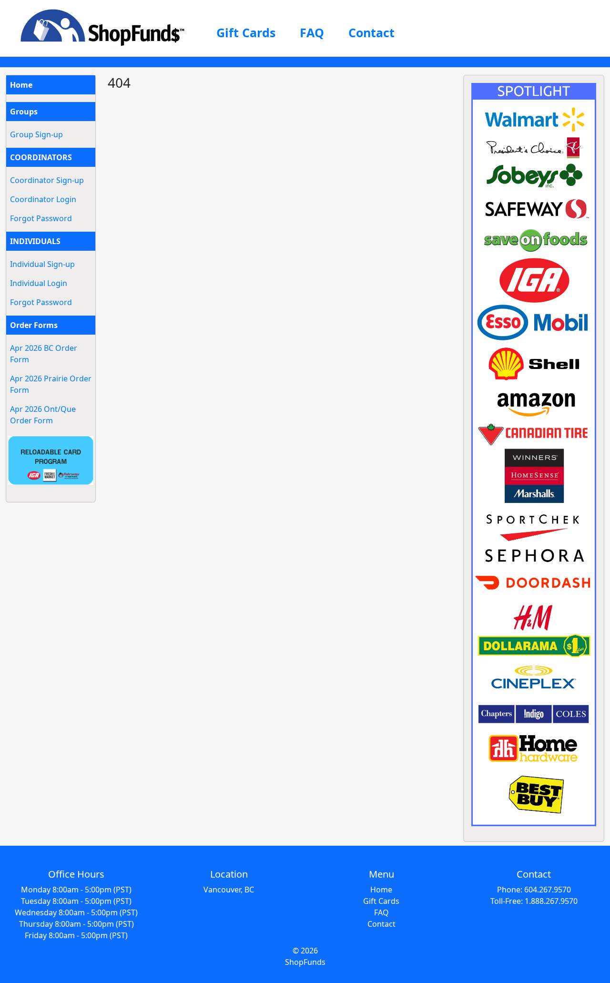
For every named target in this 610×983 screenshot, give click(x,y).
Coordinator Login (43, 199)
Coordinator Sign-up (47, 180)
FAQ (312, 32)
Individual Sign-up (42, 264)
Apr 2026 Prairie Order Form (51, 384)
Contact (371, 32)
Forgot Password (41, 218)
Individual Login (38, 283)
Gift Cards (245, 32)
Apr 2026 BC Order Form (43, 354)
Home (21, 85)
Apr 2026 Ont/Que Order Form (43, 415)
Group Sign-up (36, 134)
